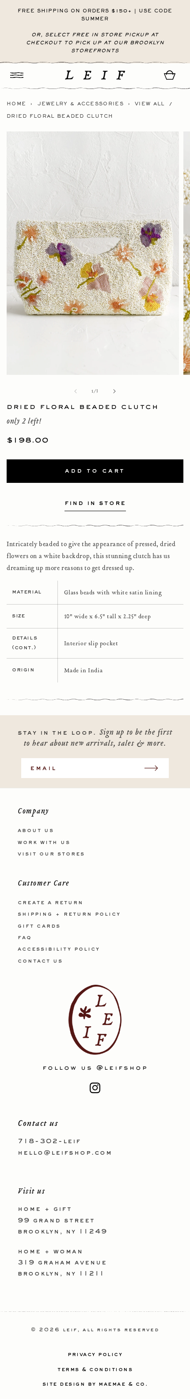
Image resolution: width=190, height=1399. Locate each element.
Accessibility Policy (59, 949)
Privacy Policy (95, 1354)
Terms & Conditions (95, 1369)
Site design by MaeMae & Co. (95, 1384)
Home (16, 104)
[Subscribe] (155, 768)
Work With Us (44, 842)
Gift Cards (39, 926)
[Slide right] (114, 391)
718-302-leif (49, 1141)
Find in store (95, 503)
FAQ (25, 937)
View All (149, 104)
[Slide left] (75, 391)
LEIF (70, 1330)
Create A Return (51, 903)
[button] (17, 75)
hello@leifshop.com (65, 1153)
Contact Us (40, 961)
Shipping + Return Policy (69, 914)
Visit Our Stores (51, 854)
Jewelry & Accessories (81, 104)
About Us (36, 830)
